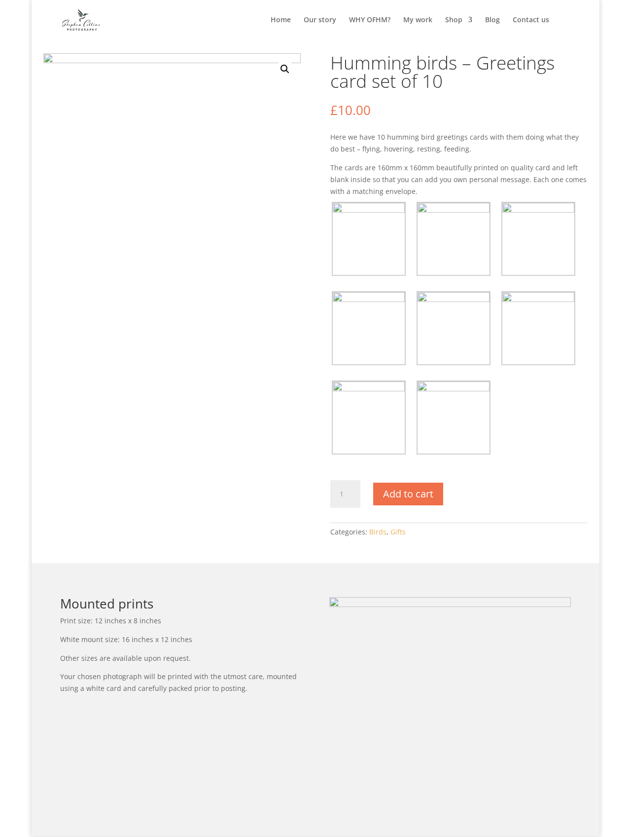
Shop (453, 20)
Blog (492, 20)
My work (417, 20)
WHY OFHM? (369, 20)
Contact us (531, 20)
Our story (320, 20)
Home (281, 20)
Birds (377, 531)
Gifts (398, 531)
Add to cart (408, 493)
